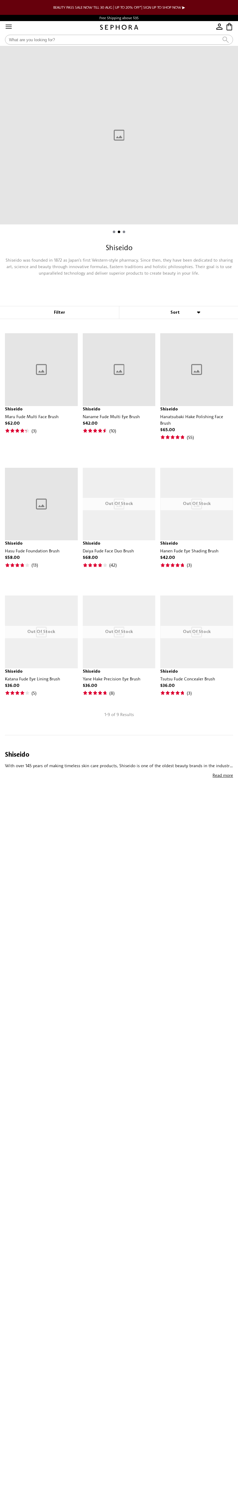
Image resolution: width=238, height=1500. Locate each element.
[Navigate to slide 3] (123, 231)
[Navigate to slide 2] (119, 231)
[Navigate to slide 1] (114, 231)
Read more (223, 775)
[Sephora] (119, 27)
